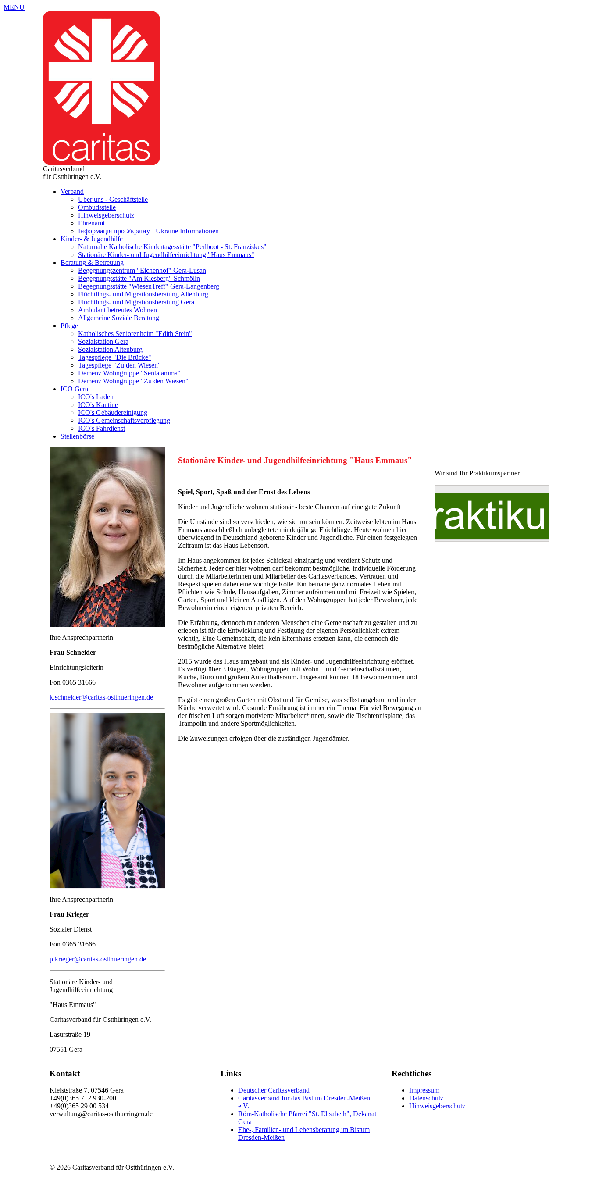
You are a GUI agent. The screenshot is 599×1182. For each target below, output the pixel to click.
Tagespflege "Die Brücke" (114, 357)
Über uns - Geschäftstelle (113, 199)
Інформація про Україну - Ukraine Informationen (148, 231)
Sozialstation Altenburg (110, 349)
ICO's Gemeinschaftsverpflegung (124, 420)
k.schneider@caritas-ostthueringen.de (101, 697)
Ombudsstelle (97, 207)
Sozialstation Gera (103, 341)
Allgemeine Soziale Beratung (118, 317)
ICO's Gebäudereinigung (112, 412)
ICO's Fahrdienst (101, 428)
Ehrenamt (91, 223)
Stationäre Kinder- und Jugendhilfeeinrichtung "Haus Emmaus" (166, 254)
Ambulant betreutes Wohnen (117, 310)
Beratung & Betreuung (92, 262)
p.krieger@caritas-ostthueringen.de (98, 959)
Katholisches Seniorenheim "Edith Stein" (135, 333)
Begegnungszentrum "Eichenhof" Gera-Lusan (142, 270)
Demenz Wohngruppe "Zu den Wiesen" (133, 381)
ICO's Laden (96, 396)
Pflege (69, 325)
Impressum (424, 1090)
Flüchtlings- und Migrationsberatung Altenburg (143, 294)
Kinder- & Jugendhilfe (92, 239)
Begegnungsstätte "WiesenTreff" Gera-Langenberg (148, 286)
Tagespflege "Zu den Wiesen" (119, 365)
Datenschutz (426, 1098)
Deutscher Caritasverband (274, 1090)
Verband (72, 191)
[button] (14, 7)
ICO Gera (74, 389)
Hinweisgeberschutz (106, 215)
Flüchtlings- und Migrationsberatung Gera (136, 302)
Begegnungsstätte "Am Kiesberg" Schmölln (139, 278)
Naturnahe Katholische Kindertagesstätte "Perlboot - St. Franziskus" (172, 246)
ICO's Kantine (98, 404)
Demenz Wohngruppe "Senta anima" (129, 373)
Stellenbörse (77, 436)
